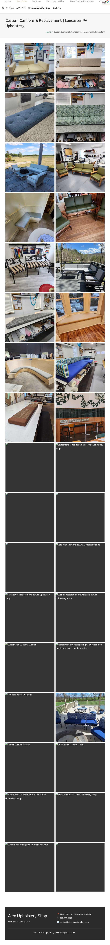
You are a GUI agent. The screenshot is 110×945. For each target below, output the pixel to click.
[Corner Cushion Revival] (29, 767)
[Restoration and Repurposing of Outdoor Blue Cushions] (80, 667)
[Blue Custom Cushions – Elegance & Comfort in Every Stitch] (80, 367)
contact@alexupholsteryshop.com (74, 922)
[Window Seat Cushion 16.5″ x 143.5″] (29, 817)
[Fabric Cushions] (80, 817)
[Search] (3, 8)
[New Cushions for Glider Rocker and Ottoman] (80, 867)
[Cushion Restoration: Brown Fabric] (80, 617)
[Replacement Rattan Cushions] (80, 467)
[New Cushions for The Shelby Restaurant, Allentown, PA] (80, 517)
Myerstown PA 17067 (17, 8)
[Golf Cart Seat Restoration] (80, 767)
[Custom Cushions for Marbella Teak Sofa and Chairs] (29, 167)
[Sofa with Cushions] (80, 567)
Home (48, 32)
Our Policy (57, 8)
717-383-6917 (66, 918)
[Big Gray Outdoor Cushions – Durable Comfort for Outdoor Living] (29, 267)
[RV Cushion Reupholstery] (29, 67)
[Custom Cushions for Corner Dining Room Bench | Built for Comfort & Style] (29, 217)
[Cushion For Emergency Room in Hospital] (29, 867)
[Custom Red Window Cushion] (29, 667)
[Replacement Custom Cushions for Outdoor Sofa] (80, 117)
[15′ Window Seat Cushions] (29, 617)
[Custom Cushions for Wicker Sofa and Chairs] (29, 467)
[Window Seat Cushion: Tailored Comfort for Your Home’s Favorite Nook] (29, 117)
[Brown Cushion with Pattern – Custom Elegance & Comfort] (29, 417)
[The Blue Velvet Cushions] (29, 717)
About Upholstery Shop (41, 8)
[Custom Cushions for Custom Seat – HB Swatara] (29, 367)
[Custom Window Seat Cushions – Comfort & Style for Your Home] (80, 317)
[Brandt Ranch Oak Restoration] (80, 167)
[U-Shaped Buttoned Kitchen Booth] (29, 517)
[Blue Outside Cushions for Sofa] (29, 567)
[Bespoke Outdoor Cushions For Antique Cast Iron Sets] (80, 717)
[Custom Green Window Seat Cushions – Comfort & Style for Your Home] (29, 317)
